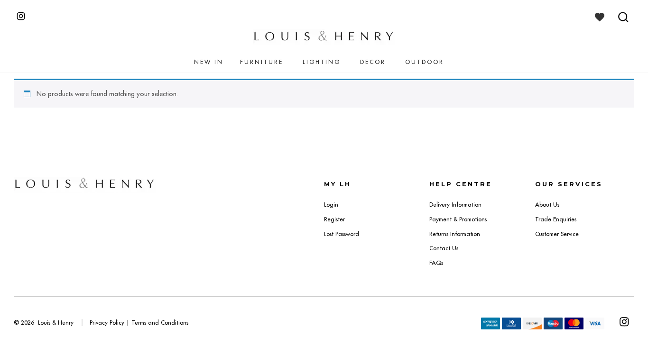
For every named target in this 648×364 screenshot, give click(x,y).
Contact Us (443, 248)
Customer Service (557, 233)
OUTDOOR (424, 61)
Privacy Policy (107, 322)
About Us (547, 204)
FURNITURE (261, 61)
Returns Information (454, 233)
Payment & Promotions (458, 219)
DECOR (373, 61)
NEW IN (208, 61)
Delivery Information (455, 204)
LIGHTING (322, 61)
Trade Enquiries (555, 219)
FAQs (436, 262)
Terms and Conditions (159, 322)
